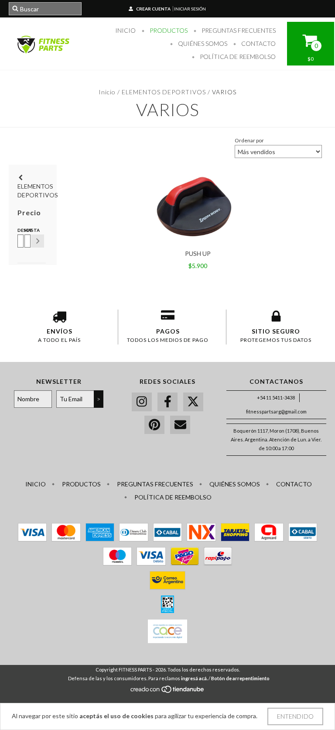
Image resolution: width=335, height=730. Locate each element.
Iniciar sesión (190, 8)
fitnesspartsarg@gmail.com (276, 411)
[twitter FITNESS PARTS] (193, 402)
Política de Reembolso (237, 56)
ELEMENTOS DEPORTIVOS (164, 92)
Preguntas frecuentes (238, 30)
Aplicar (37, 241)
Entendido (295, 716)
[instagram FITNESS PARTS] (142, 402)
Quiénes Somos (202, 43)
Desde (19, 230)
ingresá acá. (194, 678)
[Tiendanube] (168, 692)
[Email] (180, 425)
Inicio (125, 30)
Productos (168, 30)
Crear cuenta (153, 8)
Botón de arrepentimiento (240, 678)
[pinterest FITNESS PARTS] (154, 425)
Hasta (26, 230)
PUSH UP (198, 253)
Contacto (258, 43)
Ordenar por (249, 140)
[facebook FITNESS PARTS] (167, 402)
